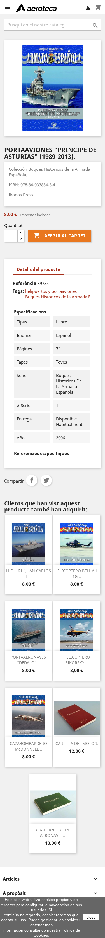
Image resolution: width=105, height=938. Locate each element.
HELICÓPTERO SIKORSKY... (77, 659)
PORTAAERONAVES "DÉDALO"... (28, 659)
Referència (24, 283)
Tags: (18, 291)
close (91, 917)
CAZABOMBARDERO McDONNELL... (28, 746)
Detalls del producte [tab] (38, 269)
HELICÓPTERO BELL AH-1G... (77, 573)
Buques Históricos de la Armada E (57, 296)
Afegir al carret (59, 235)
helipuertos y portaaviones (51, 291)
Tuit (46, 480)
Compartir (31, 480)
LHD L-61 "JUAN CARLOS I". (28, 573)
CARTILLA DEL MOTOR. (76, 743)
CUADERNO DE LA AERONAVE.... (52, 832)
